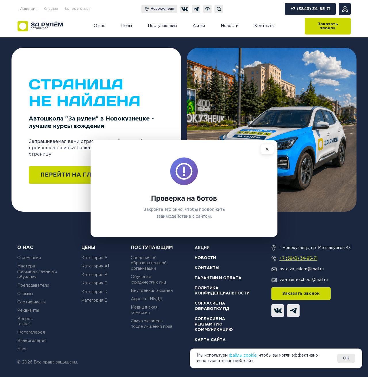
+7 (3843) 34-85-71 (298, 258)
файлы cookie (243, 355)
